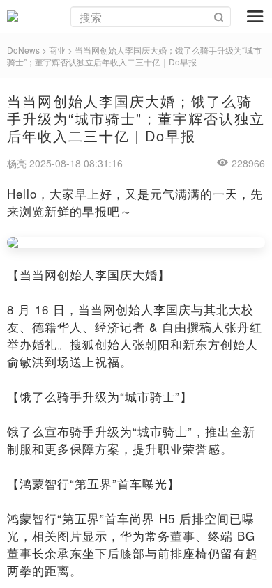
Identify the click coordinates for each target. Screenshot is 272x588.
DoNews (23, 50)
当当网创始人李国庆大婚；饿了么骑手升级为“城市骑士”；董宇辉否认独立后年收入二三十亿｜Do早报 (134, 56)
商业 (57, 50)
